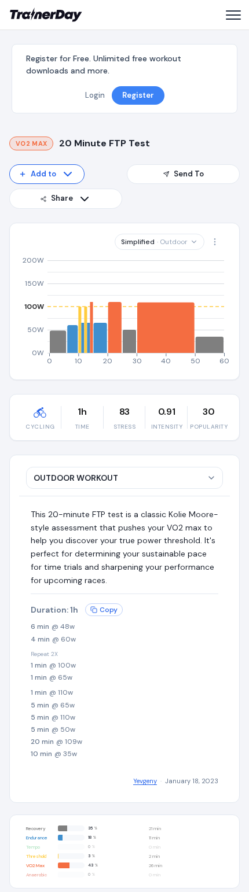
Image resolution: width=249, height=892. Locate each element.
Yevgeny (145, 781)
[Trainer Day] (46, 15)
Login (95, 95)
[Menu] (232, 15)
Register (138, 95)
